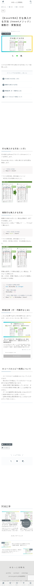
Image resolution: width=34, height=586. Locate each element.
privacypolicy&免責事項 (17, 576)
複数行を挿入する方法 (11, 84)
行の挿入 (6, 447)
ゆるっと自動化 (17, 2)
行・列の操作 (8, 444)
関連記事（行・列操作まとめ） (13, 90)
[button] (21, 55)
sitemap (25, 573)
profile (8, 573)
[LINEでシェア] (17, 55)
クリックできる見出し (14, 73)
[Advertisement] (17, 122)
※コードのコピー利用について (13, 96)
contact (16, 573)
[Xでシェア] (12, 55)
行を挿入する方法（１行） (12, 78)
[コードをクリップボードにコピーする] (30, 170)
